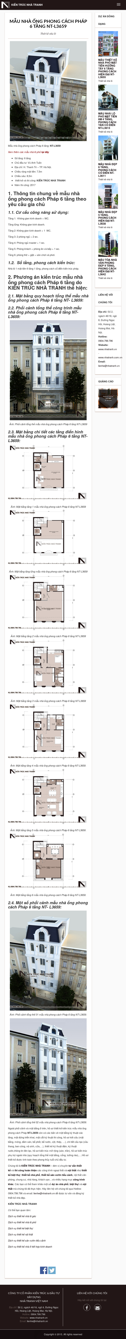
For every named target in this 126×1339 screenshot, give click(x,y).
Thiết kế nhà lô (48, 33)
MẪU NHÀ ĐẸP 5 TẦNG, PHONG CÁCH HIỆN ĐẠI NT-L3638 (107, 218)
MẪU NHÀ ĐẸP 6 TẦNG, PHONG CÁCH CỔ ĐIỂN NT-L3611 (107, 170)
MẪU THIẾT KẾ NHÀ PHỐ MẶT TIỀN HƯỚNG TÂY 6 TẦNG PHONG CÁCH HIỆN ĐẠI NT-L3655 (107, 68)
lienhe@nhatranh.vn (44, 1193)
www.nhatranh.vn (107, 349)
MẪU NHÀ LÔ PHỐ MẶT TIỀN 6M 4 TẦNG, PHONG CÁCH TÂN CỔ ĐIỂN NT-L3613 (107, 120)
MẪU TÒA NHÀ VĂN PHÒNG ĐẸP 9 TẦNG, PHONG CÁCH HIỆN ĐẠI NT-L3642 (107, 267)
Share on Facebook (43, 1270)
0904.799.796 (105, 340)
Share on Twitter (52, 1270)
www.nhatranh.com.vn (110, 357)
